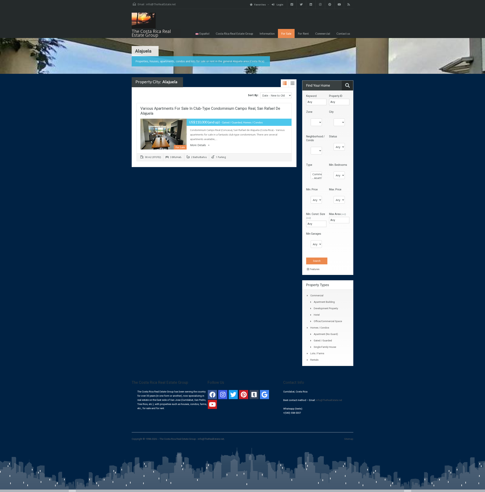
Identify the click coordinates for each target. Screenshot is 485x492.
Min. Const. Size (315, 216)
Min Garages (313, 233)
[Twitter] (233, 394)
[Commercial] (316, 174)
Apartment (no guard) (326, 334)
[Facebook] (212, 394)
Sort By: (253, 95)
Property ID (335, 95)
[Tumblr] (254, 394)
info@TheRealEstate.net (161, 4)
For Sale (286, 33)
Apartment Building (324, 301)
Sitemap (348, 439)
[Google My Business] (264, 394)
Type (309, 164)
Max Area (337, 214)
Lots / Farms (317, 353)
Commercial (322, 33)
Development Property (326, 308)
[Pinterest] (243, 394)
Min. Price (312, 189)
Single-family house (325, 347)
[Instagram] (222, 394)
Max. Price (335, 189)
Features (314, 269)
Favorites (260, 4)
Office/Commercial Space (328, 321)
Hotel (317, 314)
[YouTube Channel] (212, 404)
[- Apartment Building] (316, 178)
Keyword (311, 95)
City (331, 111)
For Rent (303, 33)
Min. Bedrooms (338, 164)
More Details (198, 145)
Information (267, 33)
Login (279, 4)
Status (333, 136)
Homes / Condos (319, 327)
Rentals (314, 359)
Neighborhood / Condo (315, 138)
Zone (309, 111)
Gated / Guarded (323, 340)
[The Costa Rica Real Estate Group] (144, 22)
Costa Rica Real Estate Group (234, 33)
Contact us (343, 33)
